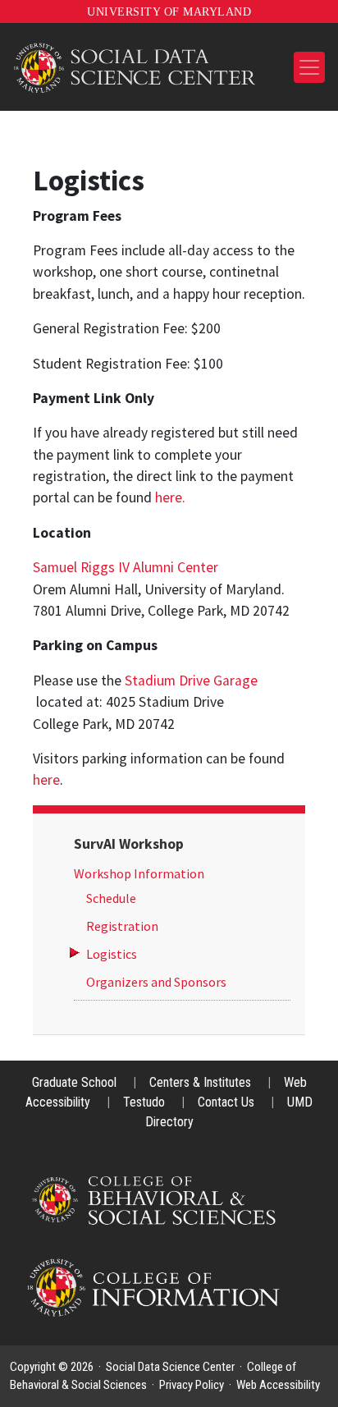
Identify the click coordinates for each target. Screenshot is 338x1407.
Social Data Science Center (170, 1366)
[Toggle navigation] (309, 67)
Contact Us (228, 1102)
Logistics (111, 954)
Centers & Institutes (201, 1082)
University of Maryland (169, 12)
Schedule (111, 898)
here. (170, 497)
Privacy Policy (191, 1384)
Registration (122, 926)
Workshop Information (139, 873)
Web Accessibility (278, 1384)
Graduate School (76, 1082)
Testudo (145, 1102)
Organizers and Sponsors (156, 982)
